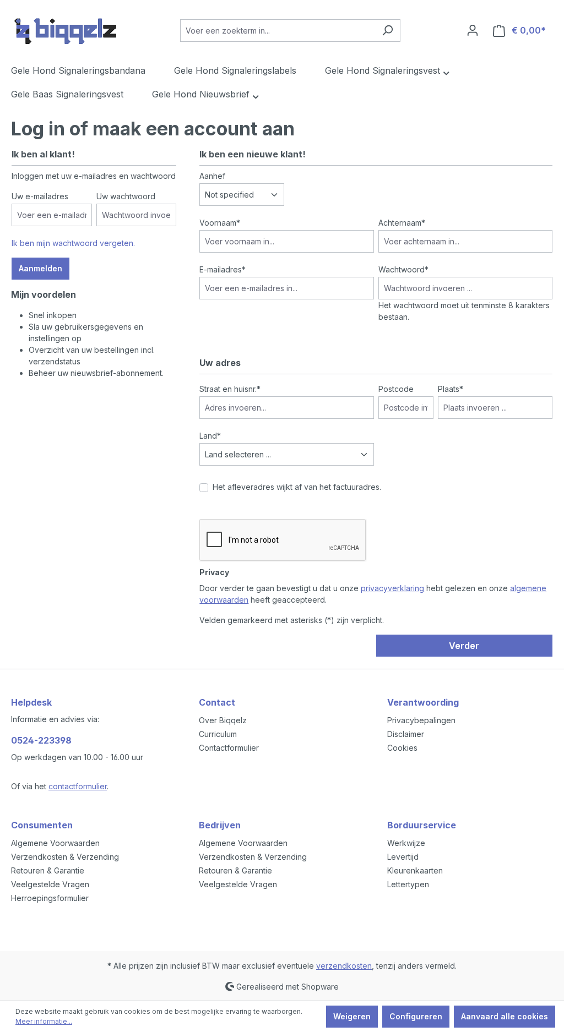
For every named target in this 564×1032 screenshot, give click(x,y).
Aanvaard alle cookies (504, 1016)
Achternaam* (401, 222)
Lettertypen (408, 884)
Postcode (396, 389)
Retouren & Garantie (47, 870)
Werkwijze (406, 843)
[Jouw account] (472, 30)
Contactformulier (229, 747)
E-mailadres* (222, 269)
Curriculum (218, 734)
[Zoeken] (387, 30)
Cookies (402, 747)
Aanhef (212, 176)
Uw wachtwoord (125, 196)
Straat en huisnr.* (230, 389)
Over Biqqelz (223, 720)
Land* (210, 435)
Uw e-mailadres (40, 196)
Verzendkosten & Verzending (65, 856)
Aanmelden (40, 268)
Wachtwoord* (403, 269)
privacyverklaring (392, 588)
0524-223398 (41, 740)
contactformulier (77, 786)
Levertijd (403, 856)
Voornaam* (219, 222)
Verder (464, 645)
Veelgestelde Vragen (50, 884)
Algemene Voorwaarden (55, 843)
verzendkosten (344, 965)
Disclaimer (405, 734)
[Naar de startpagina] (66, 28)
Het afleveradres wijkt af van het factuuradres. (297, 487)
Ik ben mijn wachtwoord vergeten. (73, 243)
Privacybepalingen (421, 720)
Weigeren (352, 1016)
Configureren (415, 1016)
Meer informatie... (43, 1021)
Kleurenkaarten (415, 870)
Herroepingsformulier (50, 898)
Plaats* (450, 389)
